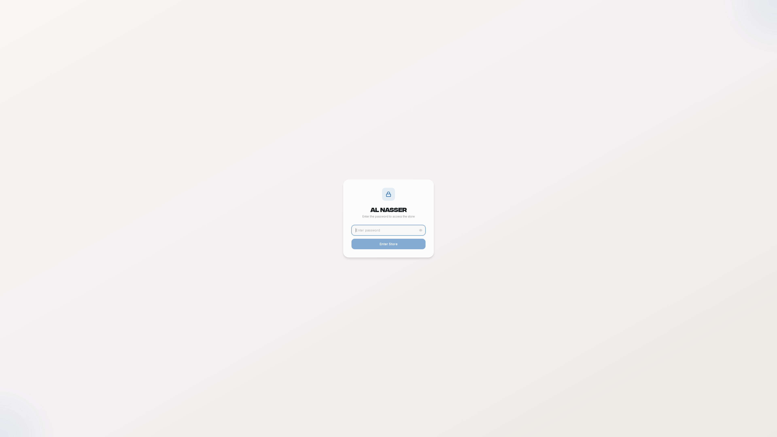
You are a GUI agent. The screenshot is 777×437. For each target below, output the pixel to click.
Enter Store (389, 244)
